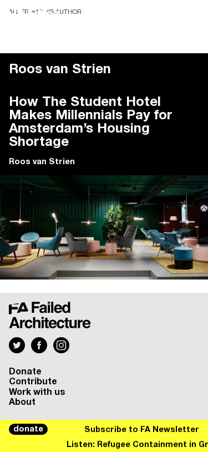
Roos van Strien (42, 162)
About (22, 402)
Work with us (37, 392)
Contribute (33, 381)
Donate (25, 371)
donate (28, 429)
